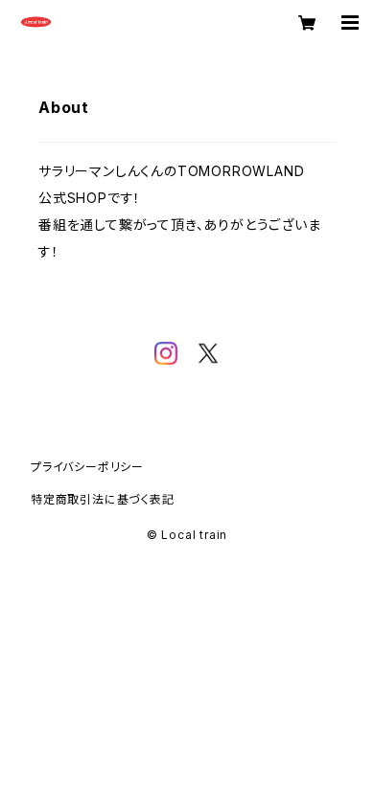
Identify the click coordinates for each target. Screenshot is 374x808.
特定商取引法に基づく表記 (103, 499)
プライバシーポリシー (87, 467)
